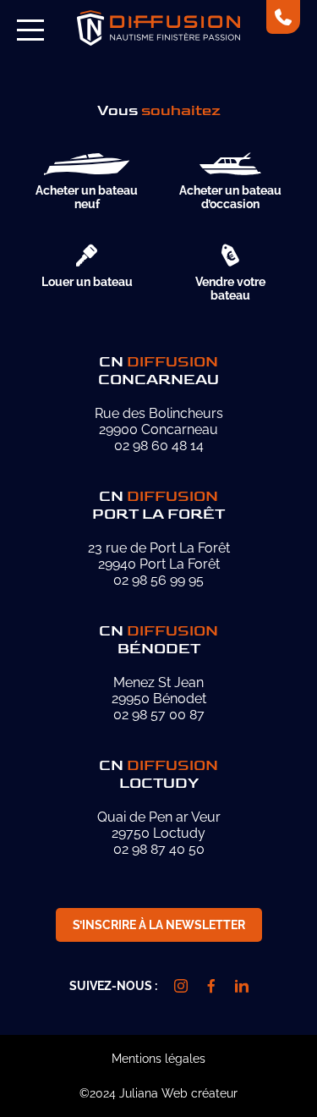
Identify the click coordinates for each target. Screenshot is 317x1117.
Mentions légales (158, 1058)
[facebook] (211, 986)
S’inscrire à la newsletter (159, 925)
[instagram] (181, 986)
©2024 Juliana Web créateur (158, 1093)
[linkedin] (242, 986)
